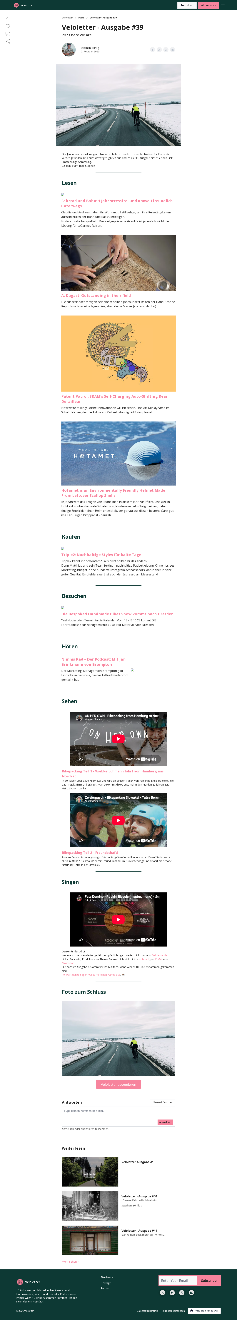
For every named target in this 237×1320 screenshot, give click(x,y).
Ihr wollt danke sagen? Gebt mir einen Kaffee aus (91, 974)
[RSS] (191, 1293)
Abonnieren (208, 5)
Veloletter (67, 17)
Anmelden (187, 5)
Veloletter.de (159, 955)
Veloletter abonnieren (118, 1084)
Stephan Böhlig (90, 47)
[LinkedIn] (172, 1293)
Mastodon (68, 963)
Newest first (160, 1102)
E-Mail (159, 959)
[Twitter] (162, 1293)
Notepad (143, 959)
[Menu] (223, 4)
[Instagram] (182, 1293)
